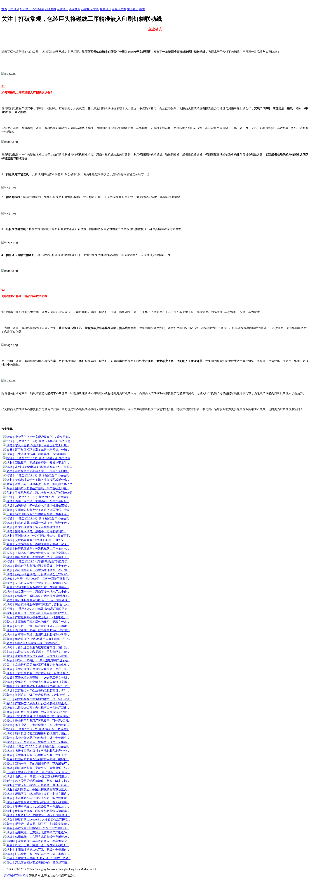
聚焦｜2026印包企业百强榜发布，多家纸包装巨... (37, 587)
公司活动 (13, 9)
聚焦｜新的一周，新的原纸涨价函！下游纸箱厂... (37, 763)
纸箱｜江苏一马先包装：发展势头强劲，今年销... (37, 742)
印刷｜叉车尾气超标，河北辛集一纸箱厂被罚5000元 (39, 492)
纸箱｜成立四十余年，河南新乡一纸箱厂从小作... (37, 591)
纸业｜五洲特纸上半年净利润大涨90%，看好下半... (38, 535)
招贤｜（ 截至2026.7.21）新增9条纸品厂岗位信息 (37, 746)
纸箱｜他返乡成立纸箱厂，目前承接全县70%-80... (37, 574)
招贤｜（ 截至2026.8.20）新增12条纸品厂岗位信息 (38, 441)
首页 (4, 9)
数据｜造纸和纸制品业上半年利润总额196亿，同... (38, 686)
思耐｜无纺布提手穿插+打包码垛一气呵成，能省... (38, 858)
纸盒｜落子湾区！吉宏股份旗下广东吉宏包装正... (37, 724)
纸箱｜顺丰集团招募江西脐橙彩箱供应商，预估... (37, 733)
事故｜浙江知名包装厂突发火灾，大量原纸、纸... (37, 767)
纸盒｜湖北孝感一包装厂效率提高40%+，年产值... (38, 630)
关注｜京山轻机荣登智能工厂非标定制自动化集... (37, 664)
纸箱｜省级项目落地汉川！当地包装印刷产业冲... (37, 750)
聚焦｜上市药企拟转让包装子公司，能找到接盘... (37, 798)
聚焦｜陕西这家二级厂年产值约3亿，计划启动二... (38, 694)
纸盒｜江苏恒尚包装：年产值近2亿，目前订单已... (38, 673)
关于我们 (132, 9)
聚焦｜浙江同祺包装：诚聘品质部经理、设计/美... (38, 570)
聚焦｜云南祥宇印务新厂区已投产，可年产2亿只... (38, 720)
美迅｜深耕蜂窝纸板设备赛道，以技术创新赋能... (37, 656)
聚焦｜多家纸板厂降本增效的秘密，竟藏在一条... (37, 621)
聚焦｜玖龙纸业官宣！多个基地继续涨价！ (33, 527)
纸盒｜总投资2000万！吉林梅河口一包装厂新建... (37, 707)
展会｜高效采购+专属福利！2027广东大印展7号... (37, 828)
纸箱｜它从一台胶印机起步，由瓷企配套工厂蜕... (37, 445)
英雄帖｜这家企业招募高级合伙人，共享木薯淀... (37, 841)
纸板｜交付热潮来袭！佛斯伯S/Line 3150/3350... (36, 540)
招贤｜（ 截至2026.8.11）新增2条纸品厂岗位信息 (37, 496)
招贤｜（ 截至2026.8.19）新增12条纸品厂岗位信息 (38, 458)
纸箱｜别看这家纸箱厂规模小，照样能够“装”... (36, 531)
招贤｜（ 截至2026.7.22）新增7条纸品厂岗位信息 (37, 729)
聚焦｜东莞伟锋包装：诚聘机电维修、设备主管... (37, 755)
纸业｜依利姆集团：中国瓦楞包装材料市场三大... (37, 789)
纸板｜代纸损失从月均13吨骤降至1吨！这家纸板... (38, 716)
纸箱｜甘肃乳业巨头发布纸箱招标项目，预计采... (37, 647)
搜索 (142, 9)
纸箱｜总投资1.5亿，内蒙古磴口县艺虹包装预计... (38, 815)
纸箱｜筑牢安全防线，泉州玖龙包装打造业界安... (37, 634)
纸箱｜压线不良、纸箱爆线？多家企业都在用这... (37, 793)
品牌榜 (85, 9)
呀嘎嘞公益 (119, 9)
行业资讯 (26, 9)
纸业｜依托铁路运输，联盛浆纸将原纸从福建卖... (37, 810)
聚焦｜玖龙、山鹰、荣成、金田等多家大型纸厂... (37, 845)
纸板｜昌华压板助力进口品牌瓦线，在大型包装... (37, 802)
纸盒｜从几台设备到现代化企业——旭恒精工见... (37, 583)
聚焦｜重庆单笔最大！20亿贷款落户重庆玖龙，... (37, 806)
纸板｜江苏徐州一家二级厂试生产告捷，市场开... (37, 853)
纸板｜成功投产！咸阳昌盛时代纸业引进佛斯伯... (37, 595)
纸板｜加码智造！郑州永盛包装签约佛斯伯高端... (37, 505)
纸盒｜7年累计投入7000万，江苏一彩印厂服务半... (38, 578)
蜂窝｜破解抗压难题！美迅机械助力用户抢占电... (37, 548)
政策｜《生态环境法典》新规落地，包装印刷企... (37, 453)
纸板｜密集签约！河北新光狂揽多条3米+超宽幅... (37, 681)
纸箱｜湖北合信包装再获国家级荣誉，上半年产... (37, 565)
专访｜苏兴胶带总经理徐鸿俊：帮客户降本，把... (37, 780)
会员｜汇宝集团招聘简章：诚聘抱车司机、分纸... (37, 449)
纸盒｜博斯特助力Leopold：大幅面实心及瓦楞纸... (38, 819)
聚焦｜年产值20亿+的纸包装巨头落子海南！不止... (38, 638)
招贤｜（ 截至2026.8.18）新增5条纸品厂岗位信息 (37, 475)
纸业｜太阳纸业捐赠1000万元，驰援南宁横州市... (37, 849)
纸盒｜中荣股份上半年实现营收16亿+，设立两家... (38, 436)
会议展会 (74, 9)
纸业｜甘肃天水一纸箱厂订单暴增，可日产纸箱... (37, 785)
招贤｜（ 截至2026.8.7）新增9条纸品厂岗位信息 (36, 561)
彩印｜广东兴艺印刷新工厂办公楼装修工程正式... (37, 703)
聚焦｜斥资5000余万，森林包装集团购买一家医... (37, 544)
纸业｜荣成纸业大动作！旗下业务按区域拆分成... (37, 479)
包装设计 (105, 9)
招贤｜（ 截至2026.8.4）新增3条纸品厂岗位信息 (36, 608)
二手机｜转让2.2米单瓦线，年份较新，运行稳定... (38, 772)
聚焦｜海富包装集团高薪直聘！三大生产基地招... (37, 471)
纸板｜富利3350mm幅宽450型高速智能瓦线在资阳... (39, 466)
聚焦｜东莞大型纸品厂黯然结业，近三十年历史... (37, 737)
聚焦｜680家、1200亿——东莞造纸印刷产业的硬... (38, 660)
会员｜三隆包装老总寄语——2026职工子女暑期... (37, 677)
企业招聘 (38, 9)
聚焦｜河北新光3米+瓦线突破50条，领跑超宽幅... (37, 862)
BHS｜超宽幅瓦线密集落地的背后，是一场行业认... (39, 699)
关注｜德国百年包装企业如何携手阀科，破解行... (37, 759)
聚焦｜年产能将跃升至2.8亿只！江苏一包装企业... (38, 600)
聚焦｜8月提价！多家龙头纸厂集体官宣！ (33, 643)
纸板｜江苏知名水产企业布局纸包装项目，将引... (37, 690)
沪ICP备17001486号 (16, 875)
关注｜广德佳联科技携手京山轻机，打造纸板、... (37, 617)
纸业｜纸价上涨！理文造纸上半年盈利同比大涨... (37, 613)
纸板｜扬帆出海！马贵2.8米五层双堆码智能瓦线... (38, 776)
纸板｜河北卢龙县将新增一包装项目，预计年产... (37, 522)
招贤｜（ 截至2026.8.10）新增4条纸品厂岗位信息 (37, 518)
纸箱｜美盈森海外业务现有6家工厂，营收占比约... (38, 604)
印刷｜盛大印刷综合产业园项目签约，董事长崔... (37, 514)
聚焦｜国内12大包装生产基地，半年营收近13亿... (37, 488)
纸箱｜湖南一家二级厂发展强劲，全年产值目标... (37, 501)
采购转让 (62, 9)
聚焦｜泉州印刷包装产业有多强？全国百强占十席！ (39, 509)
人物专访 (50, 9)
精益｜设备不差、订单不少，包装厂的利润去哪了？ (39, 484)
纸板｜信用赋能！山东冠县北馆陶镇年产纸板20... (37, 832)
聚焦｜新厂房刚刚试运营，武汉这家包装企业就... (37, 712)
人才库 (94, 9)
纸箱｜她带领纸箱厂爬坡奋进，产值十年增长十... (37, 557)
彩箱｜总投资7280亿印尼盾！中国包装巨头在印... (37, 651)
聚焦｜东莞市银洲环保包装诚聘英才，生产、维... (37, 669)
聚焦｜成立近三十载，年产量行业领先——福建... (37, 626)
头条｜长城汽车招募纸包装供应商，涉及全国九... (37, 552)
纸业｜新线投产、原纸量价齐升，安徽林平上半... (37, 462)
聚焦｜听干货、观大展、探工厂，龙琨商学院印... (37, 823)
